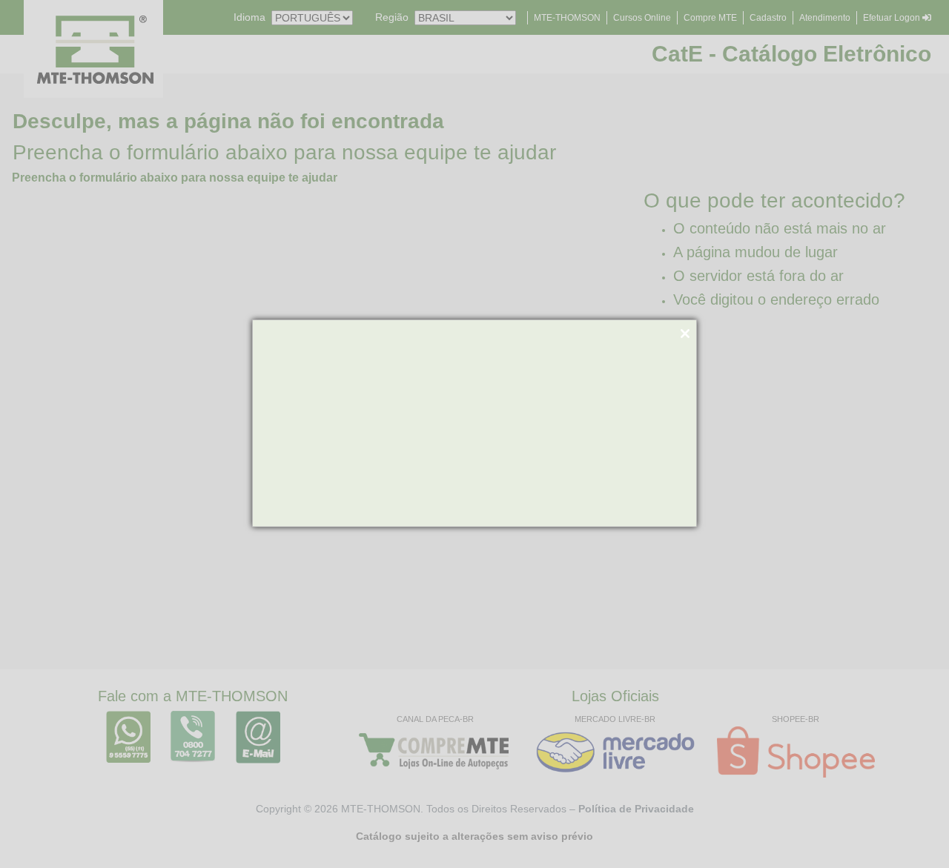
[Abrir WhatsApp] (912, 830)
